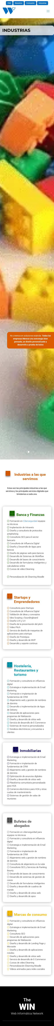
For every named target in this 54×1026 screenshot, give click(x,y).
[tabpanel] (27, 238)
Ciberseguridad (30, 521)
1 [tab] (29, 452)
